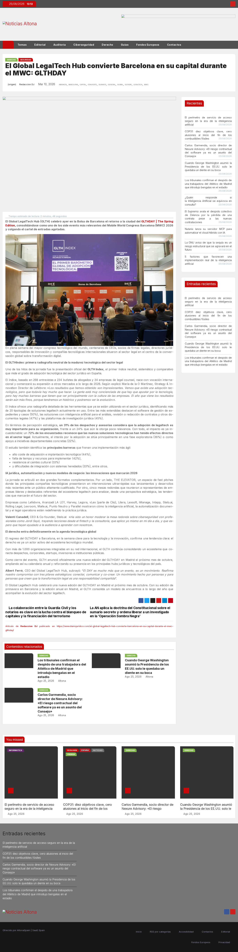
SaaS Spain (38, 930)
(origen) (12, 84)
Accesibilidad (186, 931)
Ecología (72, 750)
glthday (128, 84)
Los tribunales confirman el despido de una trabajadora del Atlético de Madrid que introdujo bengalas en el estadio (62, 668)
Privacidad (224, 942)
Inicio (139, 931)
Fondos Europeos (147, 44)
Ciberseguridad (83, 44)
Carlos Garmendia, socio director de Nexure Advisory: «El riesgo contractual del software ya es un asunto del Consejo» (60, 703)
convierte (92, 84)
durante (102, 84)
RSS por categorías (160, 931)
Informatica (15, 750)
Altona (61, 680)
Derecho (107, 44)
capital (83, 84)
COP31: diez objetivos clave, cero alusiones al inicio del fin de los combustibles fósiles (208, 135)
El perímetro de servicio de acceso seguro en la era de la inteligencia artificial (208, 121)
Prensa (71, 754)
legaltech (137, 84)
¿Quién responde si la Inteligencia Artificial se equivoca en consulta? (208, 201)
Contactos (174, 44)
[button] (234, 45)
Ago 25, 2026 (46, 680)
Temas (22, 44)
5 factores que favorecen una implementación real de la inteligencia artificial (208, 260)
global (120, 84)
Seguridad (25, 60)
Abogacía (63, 84)
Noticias (97, 750)
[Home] (8, 45)
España (85, 750)
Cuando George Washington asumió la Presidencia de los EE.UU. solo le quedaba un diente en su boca (208, 166)
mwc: (146, 84)
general (112, 84)
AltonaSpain (23, 930)
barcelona (73, 84)
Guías (125, 44)
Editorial (40, 44)
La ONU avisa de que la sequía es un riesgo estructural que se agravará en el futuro (208, 246)
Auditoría (59, 44)
